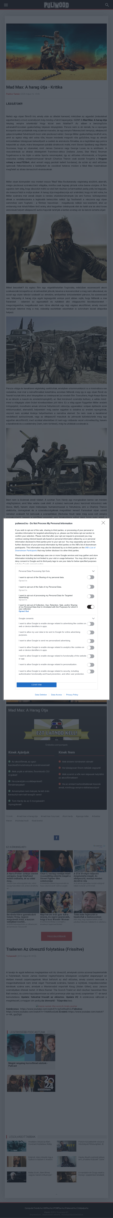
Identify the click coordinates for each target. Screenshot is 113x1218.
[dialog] (56, 609)
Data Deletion (41, 695)
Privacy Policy (72, 695)
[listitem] (56, 571)
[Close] (104, 523)
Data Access (56, 695)
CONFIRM (37, 685)
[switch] (90, 577)
